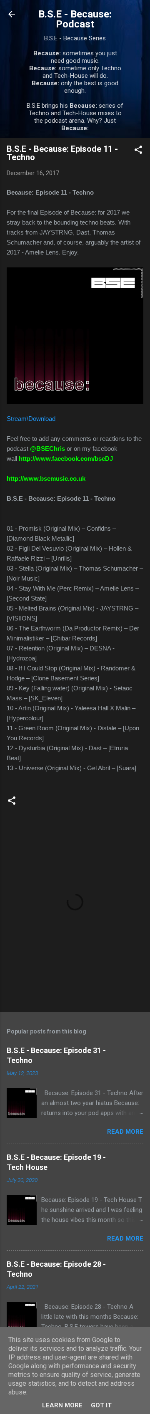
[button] (138, 151)
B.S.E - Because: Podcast (75, 19)
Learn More (62, 1405)
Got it (101, 1405)
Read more (125, 1131)
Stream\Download (31, 418)
